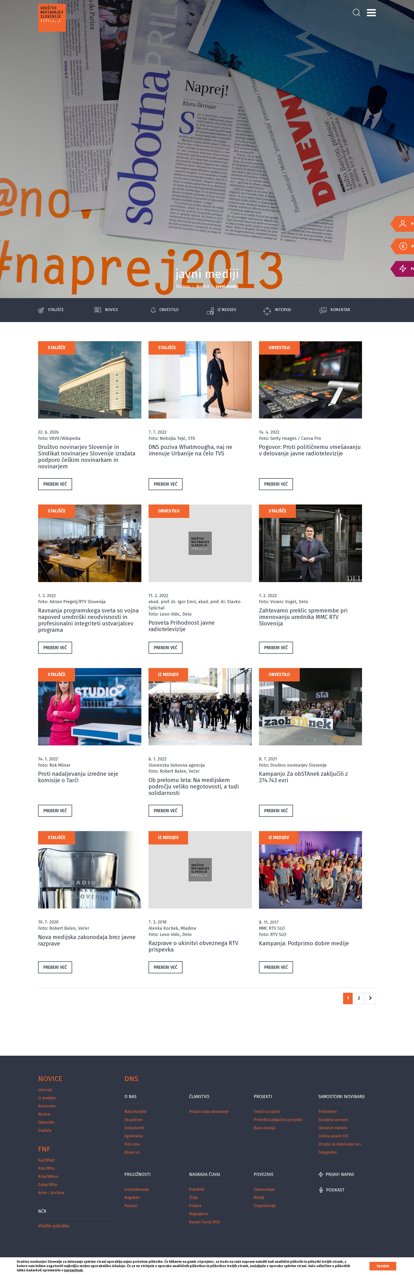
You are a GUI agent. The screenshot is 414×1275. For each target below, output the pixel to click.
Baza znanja (264, 1128)
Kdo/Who (46, 1168)
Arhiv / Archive (51, 1192)
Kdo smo (132, 1144)
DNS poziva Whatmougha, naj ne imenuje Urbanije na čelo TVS (190, 450)
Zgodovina (133, 1136)
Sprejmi (383, 1266)
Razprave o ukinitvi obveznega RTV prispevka (193, 946)
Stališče (56, 309)
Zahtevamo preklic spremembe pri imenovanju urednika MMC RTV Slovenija (303, 617)
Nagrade (132, 1197)
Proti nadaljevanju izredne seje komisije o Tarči (78, 777)
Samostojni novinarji (341, 1096)
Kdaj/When (48, 1176)
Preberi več (55, 484)
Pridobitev (327, 1111)
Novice (203, 286)
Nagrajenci (198, 1214)
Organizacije (265, 1205)
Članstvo (199, 1096)
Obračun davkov (332, 1128)
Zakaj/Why (47, 1184)
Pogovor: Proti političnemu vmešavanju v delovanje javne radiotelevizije (310, 450)
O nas (130, 1096)
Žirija (193, 1197)
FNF (44, 1149)
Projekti (263, 1096)
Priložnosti (137, 1174)
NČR (42, 1211)
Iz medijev (226, 309)
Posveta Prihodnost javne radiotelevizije (182, 626)
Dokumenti (134, 1128)
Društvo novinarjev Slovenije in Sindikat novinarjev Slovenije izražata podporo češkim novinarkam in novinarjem (86, 457)
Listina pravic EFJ (333, 1136)
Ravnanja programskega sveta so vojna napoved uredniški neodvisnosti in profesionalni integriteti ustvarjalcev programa (88, 620)
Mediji (259, 1197)
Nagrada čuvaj (204, 1174)
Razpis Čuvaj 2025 (204, 1222)
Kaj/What (46, 1160)
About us (132, 1152)
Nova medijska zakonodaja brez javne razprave (87, 940)
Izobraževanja (136, 1189)
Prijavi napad (340, 1174)
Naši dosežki (135, 1111)
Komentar (340, 309)
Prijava (195, 1205)
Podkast (335, 1190)
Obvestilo (168, 309)
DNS (131, 1078)
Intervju (283, 309)
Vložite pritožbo (53, 1226)
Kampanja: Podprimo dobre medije (304, 943)
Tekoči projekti (267, 1111)
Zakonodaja (264, 1189)
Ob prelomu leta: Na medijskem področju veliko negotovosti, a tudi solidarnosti (194, 786)
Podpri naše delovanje (209, 1111)
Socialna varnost (333, 1119)
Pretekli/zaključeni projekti (278, 1119)
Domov (183, 286)
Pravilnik (196, 1189)
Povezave (264, 1174)
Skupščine (133, 1119)
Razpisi (130, 1205)
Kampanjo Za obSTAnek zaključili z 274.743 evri (303, 777)
